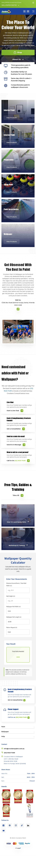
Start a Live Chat (13, 410)
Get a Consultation (14, 429)
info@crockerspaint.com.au (14, 749)
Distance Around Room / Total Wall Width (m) (16, 584)
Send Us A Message (14, 445)
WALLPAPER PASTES (9, 5)
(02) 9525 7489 (21, 717)
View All (16, 495)
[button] (24, 11)
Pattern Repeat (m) (11, 627)
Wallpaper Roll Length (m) (13, 617)
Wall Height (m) (10, 596)
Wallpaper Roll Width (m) (13, 606)
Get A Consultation (15, 700)
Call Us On (16, 460)
